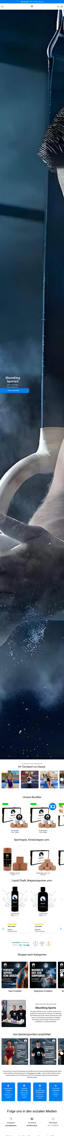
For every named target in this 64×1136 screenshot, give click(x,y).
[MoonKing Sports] (32, 6)
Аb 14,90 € (43, 874)
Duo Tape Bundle (15, 830)
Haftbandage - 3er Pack (15, 873)
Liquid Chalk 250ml (43, 913)
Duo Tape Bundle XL (43, 830)
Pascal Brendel (43, 1067)
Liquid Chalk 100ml (15, 913)
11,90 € (15, 874)
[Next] (61, 779)
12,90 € (43, 915)
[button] (58, 6)
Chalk (39, 1073)
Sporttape (31, 1073)
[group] (32, 1)
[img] (18, 924)
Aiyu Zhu (15, 1067)
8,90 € (15, 915)
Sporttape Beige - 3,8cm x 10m (43, 873)
